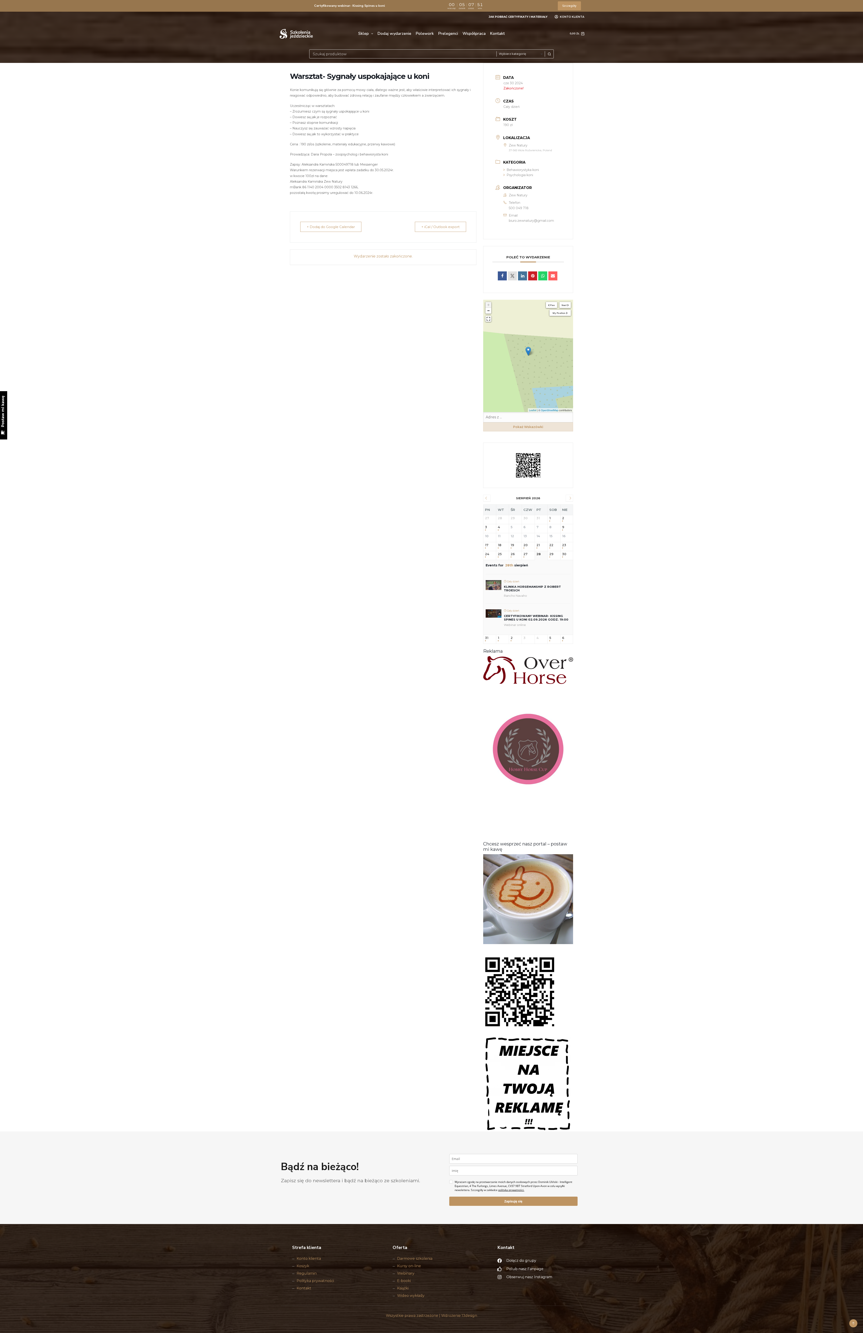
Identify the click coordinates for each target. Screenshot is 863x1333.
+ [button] (488, 304)
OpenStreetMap (549, 410)
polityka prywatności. (511, 1190)
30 (564, 554)
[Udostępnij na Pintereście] (532, 275)
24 (487, 554)
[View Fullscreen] (488, 319)
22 (551, 545)
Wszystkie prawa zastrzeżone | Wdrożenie (424, 1315)
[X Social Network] (512, 275)
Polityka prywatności (315, 1281)
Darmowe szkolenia (414, 1258)
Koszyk (303, 1266)
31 (486, 638)
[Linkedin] (522, 275)
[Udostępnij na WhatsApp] (542, 275)
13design (469, 1315)
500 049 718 (519, 208)
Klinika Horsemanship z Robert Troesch (532, 588)
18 (499, 545)
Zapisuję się (513, 1201)
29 (551, 554)
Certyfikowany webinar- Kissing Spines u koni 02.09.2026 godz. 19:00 (536, 617)
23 (564, 545)
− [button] (488, 310)
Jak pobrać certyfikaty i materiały (518, 16)
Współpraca (474, 33)
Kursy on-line (409, 1266)
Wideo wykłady (411, 1295)
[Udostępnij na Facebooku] (502, 275)
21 (538, 545)
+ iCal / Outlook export (440, 227)
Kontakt (497, 33)
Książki (403, 1288)
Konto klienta (309, 1258)
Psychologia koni (520, 175)
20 (525, 545)
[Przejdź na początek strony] (853, 1323)
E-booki (404, 1281)
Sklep (363, 33)
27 (525, 554)
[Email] (552, 275)
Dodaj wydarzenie (394, 33)
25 (500, 554)
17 (486, 545)
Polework (425, 33)
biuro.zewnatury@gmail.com (531, 221)
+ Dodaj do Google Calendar (331, 227)
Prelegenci (448, 33)
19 (512, 545)
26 (513, 554)
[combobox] (402, 53)
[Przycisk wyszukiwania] (549, 54)
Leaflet (532, 410)
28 (538, 554)
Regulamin (307, 1273)
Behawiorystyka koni (523, 170)
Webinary (405, 1273)
